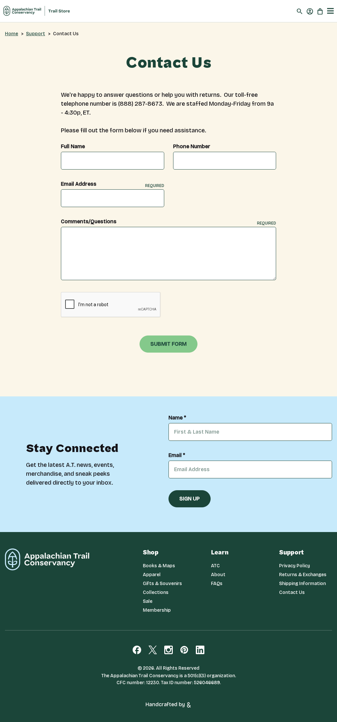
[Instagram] (168, 650)
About (218, 574)
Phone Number (191, 146)
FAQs (216, 583)
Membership (157, 610)
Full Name (73, 146)
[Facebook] (137, 650)
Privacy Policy (294, 566)
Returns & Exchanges (302, 574)
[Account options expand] (310, 10)
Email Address (112, 184)
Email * (176, 455)
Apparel (152, 574)
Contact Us (292, 592)
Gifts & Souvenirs (162, 583)
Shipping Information (302, 583)
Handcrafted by (165, 704)
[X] (152, 650)
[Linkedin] (200, 650)
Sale (147, 601)
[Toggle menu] (330, 11)
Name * (177, 417)
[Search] (299, 11)
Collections (155, 592)
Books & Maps (159, 566)
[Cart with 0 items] (320, 10)
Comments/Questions (168, 221)
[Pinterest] (184, 650)
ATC (215, 566)
